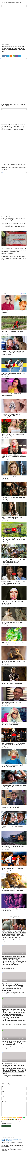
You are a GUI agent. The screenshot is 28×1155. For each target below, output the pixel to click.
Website (3, 1096)
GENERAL (17, 53)
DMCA (6, 1140)
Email (3, 1091)
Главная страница (5, 44)
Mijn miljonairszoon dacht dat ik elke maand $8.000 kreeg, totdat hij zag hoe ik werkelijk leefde (14, 1042)
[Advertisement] (14, 25)
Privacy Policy (4, 1139)
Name (3, 1086)
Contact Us (10, 1140)
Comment (3, 1101)
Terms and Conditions (13, 1139)
